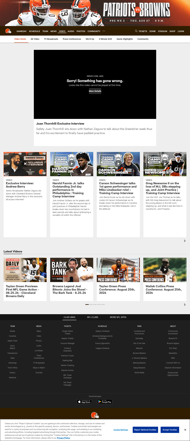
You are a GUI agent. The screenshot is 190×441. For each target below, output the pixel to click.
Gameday (139, 338)
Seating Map (67, 360)
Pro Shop (173, 348)
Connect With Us (173, 363)
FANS (139, 326)
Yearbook (12, 377)
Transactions (12, 353)
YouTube (38, 372)
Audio (39, 346)
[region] (95, 430)
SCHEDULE (102, 326)
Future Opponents (102, 343)
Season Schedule (102, 331)
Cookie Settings (121, 429)
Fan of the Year (139, 343)
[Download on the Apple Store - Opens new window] (84, 402)
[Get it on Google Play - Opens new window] (104, 403)
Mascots (139, 348)
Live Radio (39, 350)
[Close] (185, 430)
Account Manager (68, 343)
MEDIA (38, 326)
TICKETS (67, 326)
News (39, 331)
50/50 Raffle (139, 372)
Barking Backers (139, 363)
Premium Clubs (67, 356)
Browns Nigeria (173, 343)
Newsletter (173, 353)
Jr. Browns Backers (139, 358)
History (12, 372)
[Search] (136, 31)
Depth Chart (12, 341)
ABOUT (173, 326)
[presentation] (185, 241)
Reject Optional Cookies (145, 429)
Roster (12, 331)
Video (39, 336)
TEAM (12, 326)
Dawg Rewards (139, 368)
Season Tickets (67, 338)
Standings (12, 363)
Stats (12, 358)
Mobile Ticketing (67, 365)
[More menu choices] (104, 31)
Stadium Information (173, 368)
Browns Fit (173, 338)
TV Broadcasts (39, 363)
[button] (95, 91)
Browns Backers (139, 353)
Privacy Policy (63, 438)
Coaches (12, 336)
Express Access (67, 370)
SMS (173, 358)
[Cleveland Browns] (95, 415)
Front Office (12, 368)
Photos (39, 341)
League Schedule (102, 348)
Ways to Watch (39, 368)
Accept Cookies (170, 429)
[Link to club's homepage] (8, 30)
